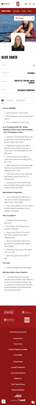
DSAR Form (18, 378)
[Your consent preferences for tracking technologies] (3, 401)
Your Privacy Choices (18, 384)
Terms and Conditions (18, 373)
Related (10, 101)
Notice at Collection (18, 390)
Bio (2, 101)
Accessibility (18, 355)
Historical (20, 101)
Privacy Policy (18, 338)
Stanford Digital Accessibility (18, 349)
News (30, 11)
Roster (24, 11)
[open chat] (33, 402)
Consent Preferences (18, 367)
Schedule (16, 11)
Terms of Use (18, 344)
